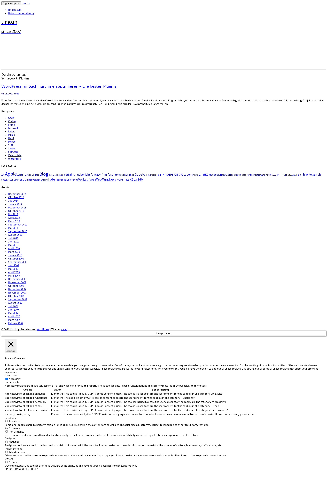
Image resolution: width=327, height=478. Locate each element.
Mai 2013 (13, 214)
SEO (10, 145)
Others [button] (9, 458)
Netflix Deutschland (256, 174)
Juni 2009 (13, 265)
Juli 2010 (13, 238)
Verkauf (84, 179)
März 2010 (14, 251)
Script (16, 179)
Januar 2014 (15, 204)
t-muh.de (48, 179)
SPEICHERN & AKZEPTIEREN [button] (22, 469)
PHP (279, 174)
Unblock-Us (72, 179)
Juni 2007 (13, 309)
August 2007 (15, 302)
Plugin (286, 174)
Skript (28, 179)
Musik (11, 134)
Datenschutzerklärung (21, 13)
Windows (109, 179)
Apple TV (21, 174)
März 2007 (14, 319)
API (2, 174)
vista (92, 179)
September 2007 (17, 299)
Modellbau (234, 174)
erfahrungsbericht (77, 174)
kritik (178, 174)
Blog (44, 174)
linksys (195, 174)
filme (116, 174)
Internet (13, 128)
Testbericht (61, 179)
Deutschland (59, 174)
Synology (35, 179)
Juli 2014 (13, 200)
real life (302, 174)
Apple (11, 174)
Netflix (243, 174)
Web (98, 179)
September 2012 (17, 224)
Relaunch (314, 174)
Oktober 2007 (16, 296)
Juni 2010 (13, 241)
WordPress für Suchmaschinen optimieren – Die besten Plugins (58, 86)
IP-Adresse (151, 174)
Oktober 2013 (16, 211)
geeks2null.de (127, 174)
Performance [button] (12, 428)
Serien (11, 148)
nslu (268, 174)
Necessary (14, 378)
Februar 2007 (15, 323)
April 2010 (14, 248)
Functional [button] (11, 418)
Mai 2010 (13, 245)
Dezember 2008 (17, 279)
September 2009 (17, 262)
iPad (159, 174)
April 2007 (14, 316)
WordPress (14, 158)
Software (13, 151)
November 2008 (17, 282)
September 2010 (17, 231)
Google (140, 174)
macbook (214, 174)
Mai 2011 (13, 228)
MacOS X (224, 174)
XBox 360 (136, 179)
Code (11, 117)
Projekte (292, 175)
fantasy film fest (102, 174)
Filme (11, 124)
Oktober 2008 (16, 285)
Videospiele (14, 155)
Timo (16, 93)
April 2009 (14, 272)
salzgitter (7, 179)
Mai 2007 (13, 313)
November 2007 (17, 292)
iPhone (167, 174)
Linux (203, 174)
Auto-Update (33, 174)
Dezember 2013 (17, 207)
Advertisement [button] (13, 448)
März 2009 (14, 275)
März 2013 (14, 221)
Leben (11, 131)
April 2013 (14, 217)
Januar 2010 (15, 255)
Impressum (14, 9)
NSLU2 (273, 174)
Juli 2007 (13, 306)
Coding (12, 121)
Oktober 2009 (16, 258)
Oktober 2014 (16, 197)
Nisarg (64, 329)
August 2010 (15, 234)
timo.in (25, 3)
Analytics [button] (10, 438)
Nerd (11, 138)
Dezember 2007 (17, 289)
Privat (11, 141)
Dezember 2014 (17, 194)
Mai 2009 (13, 268)
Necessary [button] (11, 375)
